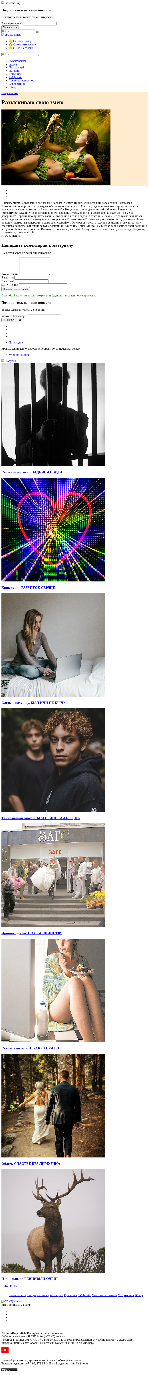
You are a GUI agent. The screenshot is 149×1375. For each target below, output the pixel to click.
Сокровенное (17, 83)
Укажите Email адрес (14, 316)
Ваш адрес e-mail (11, 23)
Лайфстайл (15, 77)
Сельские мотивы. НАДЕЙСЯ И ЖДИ (31, 472)
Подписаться (10, 27)
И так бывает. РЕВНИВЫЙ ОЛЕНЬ (30, 1279)
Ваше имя (7, 277)
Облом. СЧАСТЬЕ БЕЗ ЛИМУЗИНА (30, 1163)
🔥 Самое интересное (22, 44)
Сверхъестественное (21, 80)
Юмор (12, 87)
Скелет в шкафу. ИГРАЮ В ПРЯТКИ (31, 1048)
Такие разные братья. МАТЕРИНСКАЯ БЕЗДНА (40, 818)
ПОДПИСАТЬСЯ (12, 320)
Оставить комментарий (15, 289)
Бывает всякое (17, 60)
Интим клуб (16, 67)
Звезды (13, 64)
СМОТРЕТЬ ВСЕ (12, 1285)
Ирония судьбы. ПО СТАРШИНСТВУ (31, 933)
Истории (14, 70)
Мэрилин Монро (19, 354)
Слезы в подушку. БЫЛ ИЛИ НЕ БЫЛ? (33, 703)
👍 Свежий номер (20, 41)
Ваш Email (7, 281)
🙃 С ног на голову (21, 47)
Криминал (15, 73)
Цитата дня (16, 342)
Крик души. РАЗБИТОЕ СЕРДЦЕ (28, 587)
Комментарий (10, 274)
